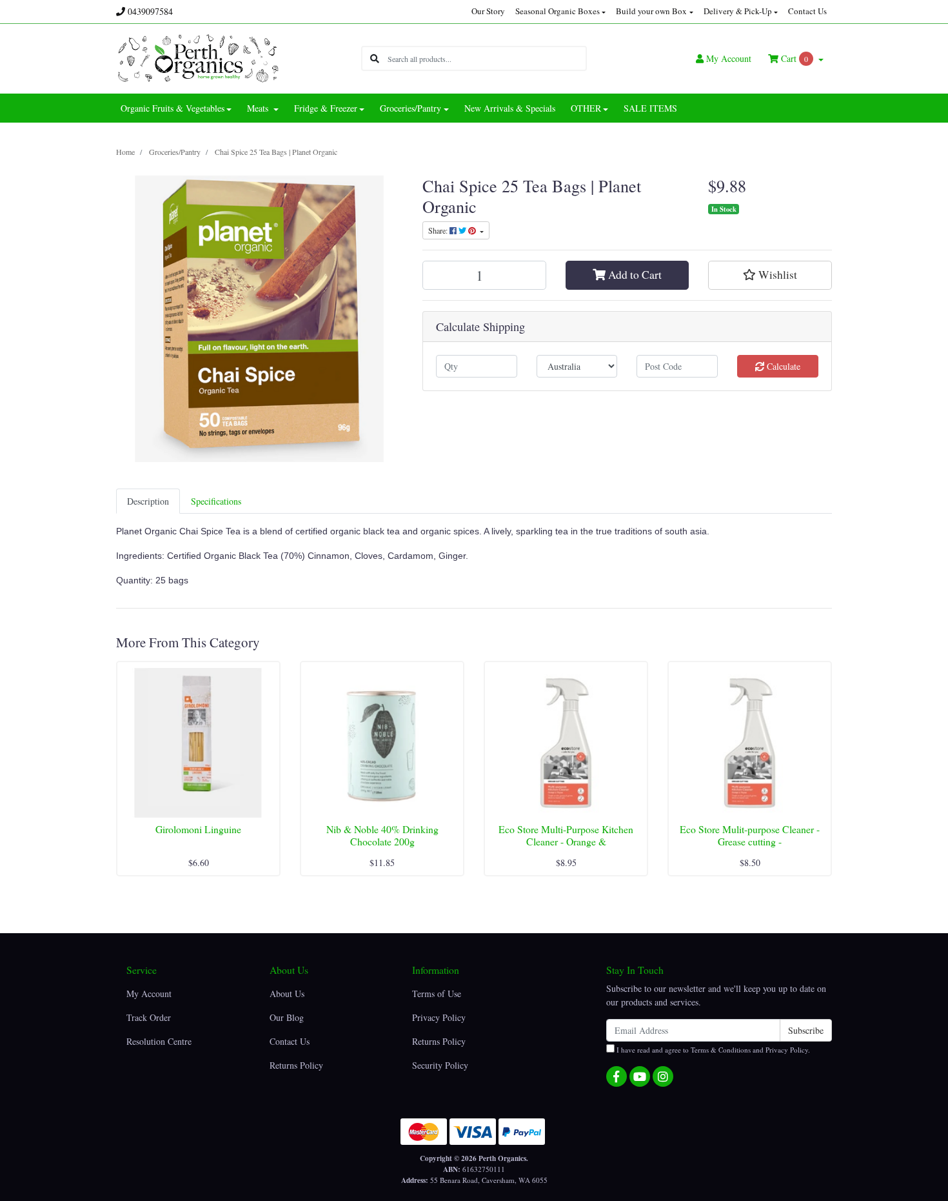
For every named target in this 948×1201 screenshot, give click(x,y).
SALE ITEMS (650, 108)
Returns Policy (296, 1065)
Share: (438, 230)
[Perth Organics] (198, 57)
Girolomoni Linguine (198, 829)
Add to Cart (634, 274)
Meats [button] (259, 108)
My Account (149, 993)
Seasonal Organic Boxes (557, 11)
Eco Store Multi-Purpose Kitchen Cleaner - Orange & (566, 835)
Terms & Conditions (721, 1050)
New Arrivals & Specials (509, 108)
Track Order (148, 1017)
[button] (770, 275)
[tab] (148, 501)
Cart (793, 58)
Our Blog (287, 1017)
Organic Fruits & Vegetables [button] (172, 108)
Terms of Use (436, 993)
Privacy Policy (439, 1017)
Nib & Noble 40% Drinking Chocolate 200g (382, 835)
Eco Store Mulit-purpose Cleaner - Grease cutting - (750, 835)
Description (148, 501)
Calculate (782, 366)
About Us (287, 993)
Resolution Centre (159, 1041)
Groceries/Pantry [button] (410, 108)
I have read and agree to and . (712, 1050)
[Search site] (375, 58)
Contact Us (807, 11)
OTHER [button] (586, 108)
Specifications (216, 501)
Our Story (488, 11)
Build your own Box (651, 11)
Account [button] (728, 58)
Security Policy (440, 1065)
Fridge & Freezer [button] (325, 108)
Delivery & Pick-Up (738, 11)
